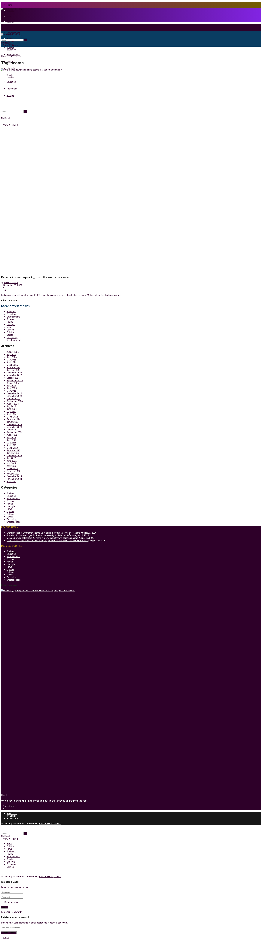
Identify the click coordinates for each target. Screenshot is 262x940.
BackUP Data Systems (50, 823)
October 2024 (13, 398)
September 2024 (15, 401)
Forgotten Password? (11, 912)
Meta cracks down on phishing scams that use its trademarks (35, 277)
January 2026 (13, 370)
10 (4, 290)
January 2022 (13, 473)
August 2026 (13, 352)
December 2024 (14, 393)
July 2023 (11, 437)
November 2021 (14, 479)
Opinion (10, 329)
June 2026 (12, 357)
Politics (10, 10)
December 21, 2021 (12, 285)
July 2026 (11, 354)
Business (11, 21)
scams (19, 56)
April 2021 (11, 481)
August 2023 (13, 435)
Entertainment (13, 33)
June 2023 (12, 440)
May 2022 (11, 463)
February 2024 (13, 419)
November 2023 (14, 427)
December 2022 (14, 455)
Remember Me (11, 902)
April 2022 (11, 466)
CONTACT (11, 816)
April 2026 (11, 362)
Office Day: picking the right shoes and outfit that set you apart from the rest (44, 800)
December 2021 (14, 476)
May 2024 (11, 411)
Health (10, 322)
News (9, 16)
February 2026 (13, 367)
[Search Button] (25, 40)
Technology (12, 337)
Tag (11, 56)
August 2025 (13, 383)
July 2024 (11, 406)
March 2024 (12, 416)
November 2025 (14, 375)
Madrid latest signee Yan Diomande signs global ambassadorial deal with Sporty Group (48, 540)
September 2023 (15, 432)
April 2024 (11, 414)
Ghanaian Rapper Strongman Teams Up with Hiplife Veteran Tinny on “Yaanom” (43, 533)
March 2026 (12, 365)
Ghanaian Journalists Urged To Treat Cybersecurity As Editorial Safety (40, 535)
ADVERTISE (12, 818)
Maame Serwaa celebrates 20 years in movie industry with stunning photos (42, 538)
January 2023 (13, 453)
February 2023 (13, 450)
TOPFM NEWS (11, 282)
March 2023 (12, 448)
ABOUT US (12, 813)
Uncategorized (13, 340)
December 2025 (14, 372)
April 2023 (11, 445)
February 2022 (13, 471)
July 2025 (11, 385)
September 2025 (15, 380)
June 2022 (12, 460)
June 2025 (12, 388)
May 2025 (11, 391)
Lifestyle (11, 68)
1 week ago (8, 806)
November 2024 (14, 396)
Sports (10, 335)
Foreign (10, 319)
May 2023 (11, 442)
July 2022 (11, 458)
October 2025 (13, 378)
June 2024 (12, 409)
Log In (6, 937)
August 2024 (13, 403)
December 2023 (14, 424)
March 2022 (12, 468)
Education (11, 314)
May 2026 (11, 359)
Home (9, 5)
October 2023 (13, 429)
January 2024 (13, 422)
